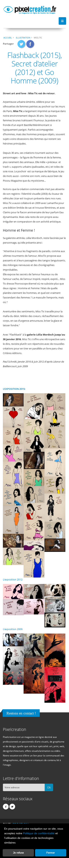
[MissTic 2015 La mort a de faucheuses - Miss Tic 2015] (13, 452)
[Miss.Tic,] (13, 639)
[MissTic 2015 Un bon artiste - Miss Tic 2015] (13, 556)
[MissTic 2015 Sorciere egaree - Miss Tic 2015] (54, 545)
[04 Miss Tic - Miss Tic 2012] (54, 604)
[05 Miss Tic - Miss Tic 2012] (34, 606)
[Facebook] (6, 807)
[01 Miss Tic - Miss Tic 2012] (13, 591)
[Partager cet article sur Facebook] (30, 45)
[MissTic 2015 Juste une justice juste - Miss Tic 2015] (34, 443)
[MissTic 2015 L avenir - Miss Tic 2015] (13, 519)
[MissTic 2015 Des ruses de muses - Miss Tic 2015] (54, 401)
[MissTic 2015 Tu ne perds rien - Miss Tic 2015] (34, 545)
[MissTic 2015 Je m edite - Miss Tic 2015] (54, 418)
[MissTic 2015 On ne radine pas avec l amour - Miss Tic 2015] (34, 529)
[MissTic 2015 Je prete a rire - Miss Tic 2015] (54, 437)
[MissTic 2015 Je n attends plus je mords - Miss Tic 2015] (34, 426)
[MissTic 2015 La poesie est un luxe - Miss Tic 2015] (54, 462)
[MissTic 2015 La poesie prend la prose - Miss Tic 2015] (34, 460)
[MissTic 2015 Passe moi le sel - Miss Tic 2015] (13, 540)
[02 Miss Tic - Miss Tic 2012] (34, 591)
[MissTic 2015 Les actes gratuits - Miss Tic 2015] (13, 474)
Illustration (23, 37)
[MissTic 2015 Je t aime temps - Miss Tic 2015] (13, 435)
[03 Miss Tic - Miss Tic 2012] (54, 590)
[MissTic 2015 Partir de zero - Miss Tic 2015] (54, 530)
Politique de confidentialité (39, 833)
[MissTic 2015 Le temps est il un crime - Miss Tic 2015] (34, 494)
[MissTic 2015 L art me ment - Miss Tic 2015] (34, 511)
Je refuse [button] (18, 852)
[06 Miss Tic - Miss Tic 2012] (13, 607)
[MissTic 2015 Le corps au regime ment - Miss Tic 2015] (34, 477)
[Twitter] (12, 807)
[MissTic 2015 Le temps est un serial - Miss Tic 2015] (13, 496)
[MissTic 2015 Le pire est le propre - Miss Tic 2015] (54, 485)
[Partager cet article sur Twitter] (21, 45)
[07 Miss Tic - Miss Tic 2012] (54, 619)
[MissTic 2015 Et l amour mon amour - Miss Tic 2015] (13, 416)
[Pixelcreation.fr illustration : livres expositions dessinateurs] (30, 9)
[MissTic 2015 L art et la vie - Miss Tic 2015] (54, 507)
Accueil (7, 37)
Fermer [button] (50, 852)
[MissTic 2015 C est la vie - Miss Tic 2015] (34, 406)
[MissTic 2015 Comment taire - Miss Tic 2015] (13, 399)
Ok (49, 787)
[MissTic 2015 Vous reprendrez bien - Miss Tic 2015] (34, 564)
